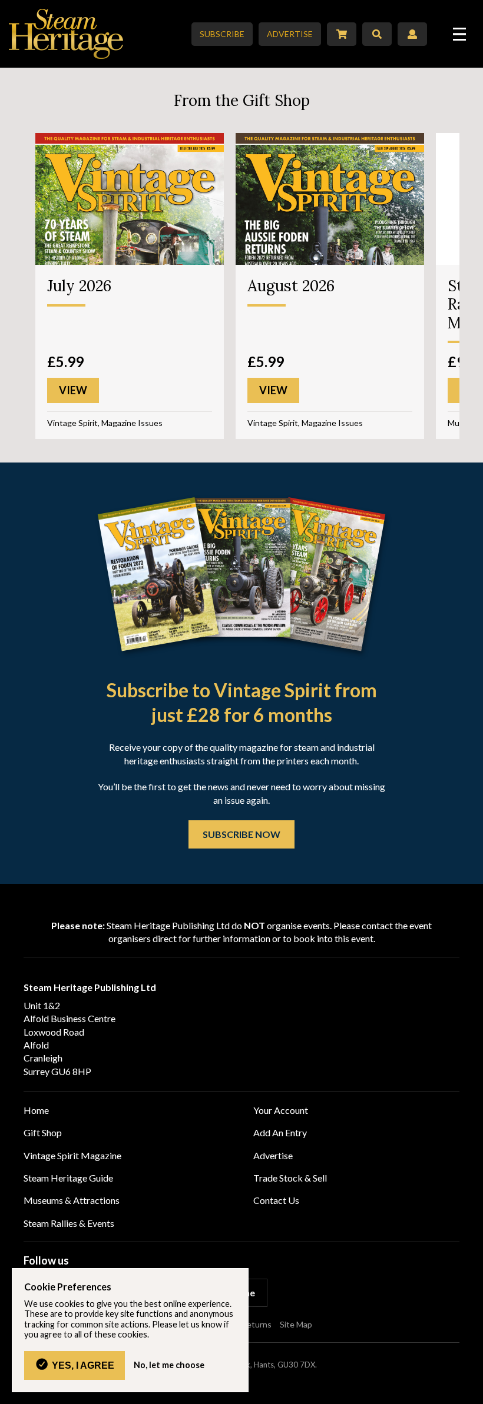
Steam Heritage (66, 34)
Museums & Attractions (72, 1200)
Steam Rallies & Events (69, 1223)
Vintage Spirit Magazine (72, 1155)
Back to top (469, 1391)
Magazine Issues (132, 423)
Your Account (280, 1110)
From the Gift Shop (242, 100)
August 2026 (291, 285)
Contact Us (276, 1200)
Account (412, 34)
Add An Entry (280, 1132)
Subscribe (222, 34)
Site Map (296, 1324)
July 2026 (79, 285)
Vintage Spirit (72, 423)
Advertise (290, 34)
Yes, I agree (83, 1365)
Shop (341, 34)
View (73, 390)
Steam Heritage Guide (68, 1177)
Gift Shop (43, 1132)
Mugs (458, 423)
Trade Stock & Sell (290, 1177)
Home (36, 1110)
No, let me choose (169, 1365)
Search (377, 34)
